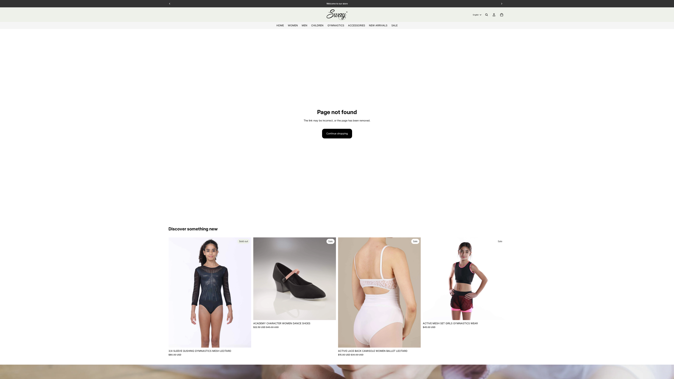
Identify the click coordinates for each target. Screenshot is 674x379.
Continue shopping (337, 133)
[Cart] (501, 15)
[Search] (486, 15)
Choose (333, 314)
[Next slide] (246, 292)
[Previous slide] (173, 292)
